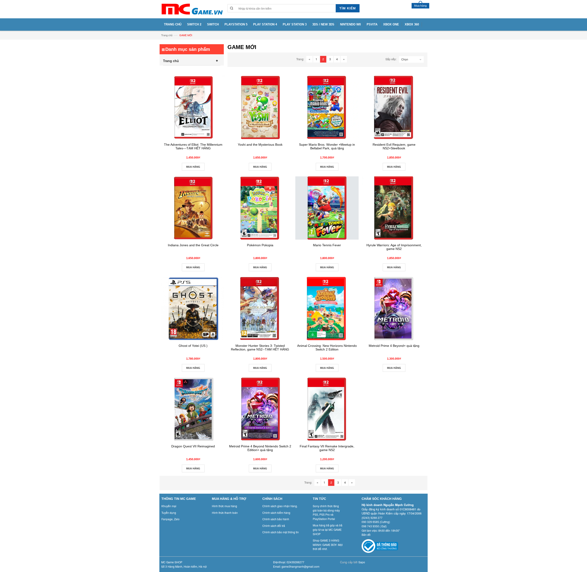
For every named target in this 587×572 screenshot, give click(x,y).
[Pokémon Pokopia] (260, 208)
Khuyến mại (168, 506)
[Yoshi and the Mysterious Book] (260, 107)
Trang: (300, 59)
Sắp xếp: (390, 59)
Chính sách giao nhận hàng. (280, 506)
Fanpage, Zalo (170, 519)
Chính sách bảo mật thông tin (280, 532)
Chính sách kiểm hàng (276, 513)
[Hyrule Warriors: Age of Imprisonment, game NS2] (394, 208)
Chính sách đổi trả (273, 526)
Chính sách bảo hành (275, 519)
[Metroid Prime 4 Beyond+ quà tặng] (394, 308)
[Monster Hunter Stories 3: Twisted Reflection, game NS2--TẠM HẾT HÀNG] (260, 308)
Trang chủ (166, 35)
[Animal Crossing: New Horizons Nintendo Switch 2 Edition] (327, 308)
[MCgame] (192, 9)
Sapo (361, 562)
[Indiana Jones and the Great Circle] (193, 208)
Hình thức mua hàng (224, 506)
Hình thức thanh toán (225, 513)
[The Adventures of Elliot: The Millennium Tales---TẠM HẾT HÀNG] (193, 107)
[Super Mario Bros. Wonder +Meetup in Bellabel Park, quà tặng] (327, 107)
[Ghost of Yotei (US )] (193, 308)
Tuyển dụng (168, 513)
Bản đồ (366, 534)
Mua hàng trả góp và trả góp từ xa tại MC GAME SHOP (327, 529)
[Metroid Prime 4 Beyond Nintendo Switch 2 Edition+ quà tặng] (260, 409)
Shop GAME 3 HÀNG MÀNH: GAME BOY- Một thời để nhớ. (328, 544)
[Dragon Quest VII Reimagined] (193, 409)
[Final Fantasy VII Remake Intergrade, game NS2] (327, 409)
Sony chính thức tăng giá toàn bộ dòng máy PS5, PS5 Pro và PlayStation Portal (326, 512)
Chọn (404, 59)
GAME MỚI (185, 35)
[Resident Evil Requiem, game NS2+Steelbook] (394, 107)
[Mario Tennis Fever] (327, 208)
